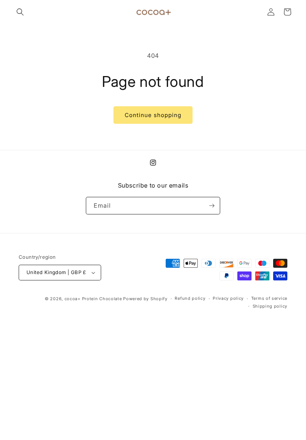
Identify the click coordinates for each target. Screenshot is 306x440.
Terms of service (269, 298)
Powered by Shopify (145, 298)
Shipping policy (270, 306)
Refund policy (190, 298)
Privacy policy (228, 298)
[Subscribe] (211, 205)
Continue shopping (153, 115)
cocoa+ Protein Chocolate (93, 298)
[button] (20, 12)
